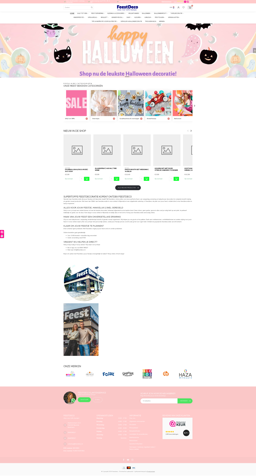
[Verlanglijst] (183, 7)
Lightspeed (129, 471)
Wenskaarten (173, 17)
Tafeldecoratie (176, 13)
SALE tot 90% (82, 13)
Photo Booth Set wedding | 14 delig (136, 170)
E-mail (97, 400)
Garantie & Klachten (136, 444)
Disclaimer (133, 425)
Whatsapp (84, 400)
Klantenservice (166, 2)
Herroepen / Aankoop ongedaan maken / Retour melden (142, 448)
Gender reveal (117, 17)
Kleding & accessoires (116, 13)
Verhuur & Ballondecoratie (131, 21)
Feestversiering (97, 13)
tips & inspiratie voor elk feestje (104, 21)
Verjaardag (92, 17)
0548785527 (72, 432)
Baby (128, 17)
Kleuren (137, 17)
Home (72, 13)
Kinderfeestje (79, 17)
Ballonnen (146, 13)
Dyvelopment (151, 471)
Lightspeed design (139, 471)
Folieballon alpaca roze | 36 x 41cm (76, 170)
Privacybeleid (134, 428)
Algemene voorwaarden (137, 421)
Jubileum (148, 17)
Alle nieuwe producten (127, 188)
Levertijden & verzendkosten (139, 434)
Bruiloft (104, 17)
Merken (161, 21)
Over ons (132, 418)
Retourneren (134, 441)
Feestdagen (159, 17)
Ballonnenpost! (160, 13)
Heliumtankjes (133, 13)
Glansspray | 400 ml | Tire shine (106, 169)
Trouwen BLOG (150, 21)
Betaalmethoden (135, 431)
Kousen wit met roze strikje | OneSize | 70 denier (166, 169)
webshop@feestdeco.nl (75, 444)
